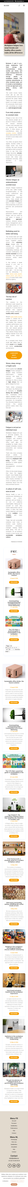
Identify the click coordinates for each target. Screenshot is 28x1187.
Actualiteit (14, 1147)
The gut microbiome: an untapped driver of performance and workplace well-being (14, 1082)
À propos (14, 1123)
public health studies (16, 316)
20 (9, 649)
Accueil (14, 1121)
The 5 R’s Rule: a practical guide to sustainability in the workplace (14, 632)
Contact (14, 1133)
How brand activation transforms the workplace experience (14, 992)
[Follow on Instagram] (18, 1166)
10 (6, 649)
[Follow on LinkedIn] (14, 1166)
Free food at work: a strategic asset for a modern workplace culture (14, 860)
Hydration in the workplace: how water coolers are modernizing (14, 1037)
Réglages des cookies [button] (17, 1181)
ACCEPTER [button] (14, 1184)
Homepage (14, 1139)
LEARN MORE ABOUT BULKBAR (14, 355)
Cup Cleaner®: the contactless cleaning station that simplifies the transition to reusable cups (14, 817)
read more (14, 582)
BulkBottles (14, 1125)
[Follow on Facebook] (10, 1166)
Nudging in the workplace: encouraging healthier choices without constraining (14, 948)
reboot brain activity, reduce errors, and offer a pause (14, 275)
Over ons (14, 1142)
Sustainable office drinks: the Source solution (14, 573)
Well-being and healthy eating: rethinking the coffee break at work (14, 904)
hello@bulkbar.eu (14, 1158)
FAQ (14, 1130)
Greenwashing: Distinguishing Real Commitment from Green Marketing (14, 603)
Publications (14, 1128)
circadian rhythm (11, 133)
